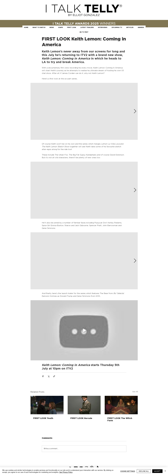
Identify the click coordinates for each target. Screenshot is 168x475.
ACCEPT (157, 471)
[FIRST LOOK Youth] (47, 405)
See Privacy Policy (66, 472)
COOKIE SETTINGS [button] (127, 471)
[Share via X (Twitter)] (48, 376)
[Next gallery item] (135, 111)
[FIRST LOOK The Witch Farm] (121, 405)
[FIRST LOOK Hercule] (84, 405)
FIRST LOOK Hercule (81, 418)
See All (135, 391)
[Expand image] (84, 111)
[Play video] (84, 330)
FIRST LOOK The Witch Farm (119, 419)
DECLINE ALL (144, 471)
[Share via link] (54, 376)
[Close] (165, 471)
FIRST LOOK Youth (43, 418)
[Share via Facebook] (43, 376)
